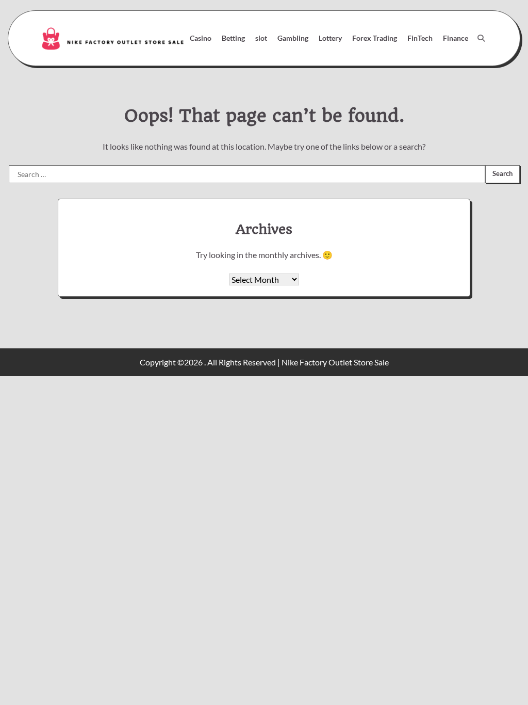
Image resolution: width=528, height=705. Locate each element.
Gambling (292, 38)
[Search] (481, 38)
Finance (455, 38)
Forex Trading (374, 38)
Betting (233, 38)
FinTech (420, 38)
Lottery (330, 38)
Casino (200, 38)
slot (261, 38)
